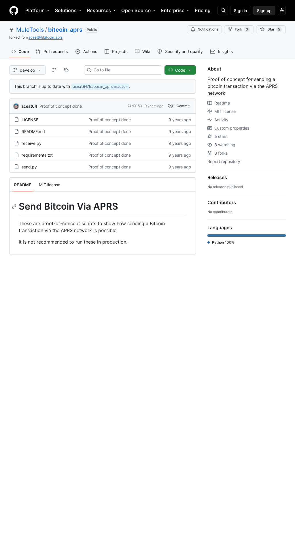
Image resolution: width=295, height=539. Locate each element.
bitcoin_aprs (65, 29)
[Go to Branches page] (54, 70)
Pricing (203, 10)
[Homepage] (13, 10)
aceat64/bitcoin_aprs (46, 37)
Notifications (208, 29)
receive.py (31, 143)
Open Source (136, 10)
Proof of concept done (60, 106)
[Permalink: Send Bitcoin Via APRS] (15, 206)
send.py (29, 166)
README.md (33, 131)
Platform (35, 10)
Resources (99, 10)
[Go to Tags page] (66, 70)
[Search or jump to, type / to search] (223, 10)
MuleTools (30, 29)
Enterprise (172, 10)
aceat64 (29, 106)
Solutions (66, 10)
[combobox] (125, 70)
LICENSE (30, 119)
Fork (241, 29)
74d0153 (135, 106)
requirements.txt (37, 155)
